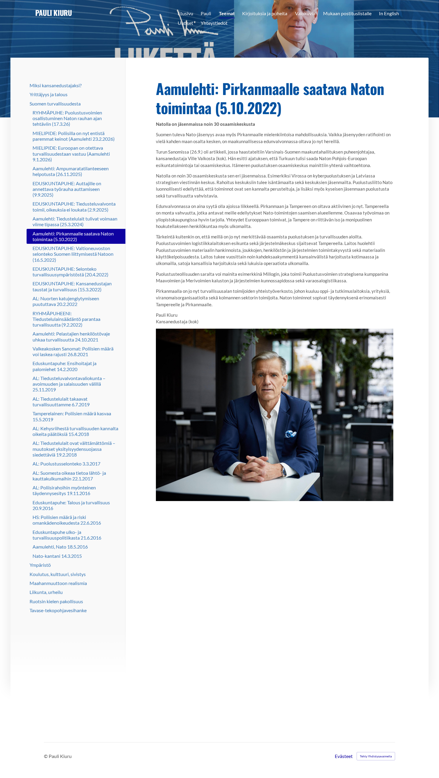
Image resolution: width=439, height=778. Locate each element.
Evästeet (344, 756)
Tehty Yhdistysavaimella (376, 756)
